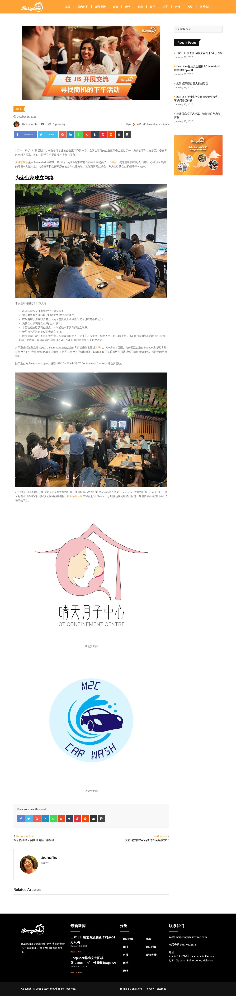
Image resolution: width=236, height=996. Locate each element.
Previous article (25, 836)
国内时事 (83, 6)
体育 (165, 6)
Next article (160, 836)
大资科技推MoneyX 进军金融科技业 (147, 840)
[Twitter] (29, 818)
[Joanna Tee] (42, 124)
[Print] (127, 134)
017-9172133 (188, 944)
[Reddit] (111, 134)
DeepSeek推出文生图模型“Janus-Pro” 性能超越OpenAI (198, 68)
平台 (114, 162)
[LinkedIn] (71, 134)
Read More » (76, 952)
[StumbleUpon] (87, 134)
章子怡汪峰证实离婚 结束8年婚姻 (33, 840)
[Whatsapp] (79, 134)
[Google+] (63, 134)
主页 (67, 6)
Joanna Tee (49, 857)
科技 (177, 6)
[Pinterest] (103, 134)
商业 (140, 6)
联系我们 (205, 6)
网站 (100, 347)
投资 (190, 6)
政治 (115, 6)
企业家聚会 (21, 162)
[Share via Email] (119, 134)
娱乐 (152, 6)
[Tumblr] (95, 134)
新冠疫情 (100, 6)
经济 (127, 6)
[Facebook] (21, 818)
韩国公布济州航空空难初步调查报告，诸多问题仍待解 (197, 98)
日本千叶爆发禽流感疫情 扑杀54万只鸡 (199, 53)
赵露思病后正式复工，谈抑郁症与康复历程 (197, 115)
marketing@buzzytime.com (191, 937)
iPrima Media (74, 496)
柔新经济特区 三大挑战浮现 (192, 83)
